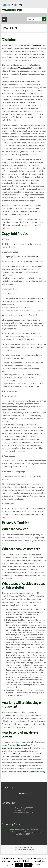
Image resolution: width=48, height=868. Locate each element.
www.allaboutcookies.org (34, 771)
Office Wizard (28, 850)
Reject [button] (28, 865)
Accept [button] (19, 865)
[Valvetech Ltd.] (24, 9)
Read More (36, 864)
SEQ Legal (10, 247)
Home (7, 5)
